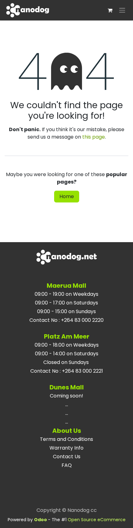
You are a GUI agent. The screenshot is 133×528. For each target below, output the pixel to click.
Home (66, 196)
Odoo (41, 520)
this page (93, 136)
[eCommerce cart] (110, 10)
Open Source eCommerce (97, 520)
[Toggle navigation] (122, 10)
